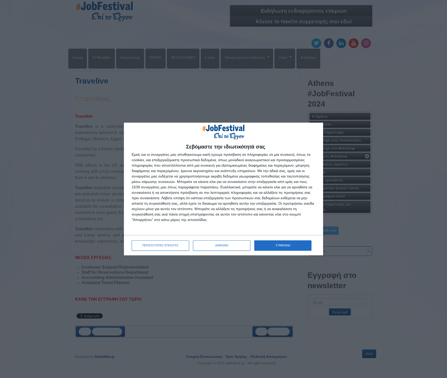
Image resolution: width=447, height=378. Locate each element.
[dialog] (223, 189)
